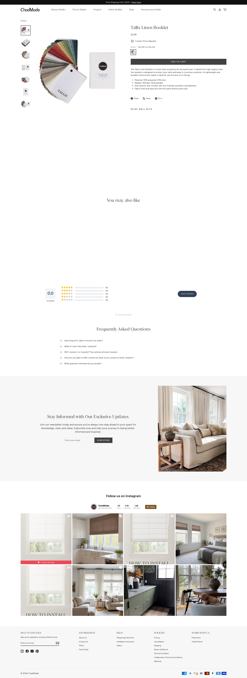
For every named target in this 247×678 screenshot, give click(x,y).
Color (143, 47)
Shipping (157, 645)
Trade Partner (197, 642)
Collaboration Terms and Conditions (168, 657)
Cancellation (159, 642)
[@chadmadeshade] (93, 506)
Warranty (157, 661)
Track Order (84, 649)
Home (23, 21)
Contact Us (83, 642)
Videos (119, 645)
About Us (83, 638)
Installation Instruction (125, 642)
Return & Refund (161, 649)
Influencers (196, 638)
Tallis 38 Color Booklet (133, 52)
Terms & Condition (161, 653)
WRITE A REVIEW (187, 294)
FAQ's (81, 645)
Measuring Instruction (125, 638)
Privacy (157, 638)
